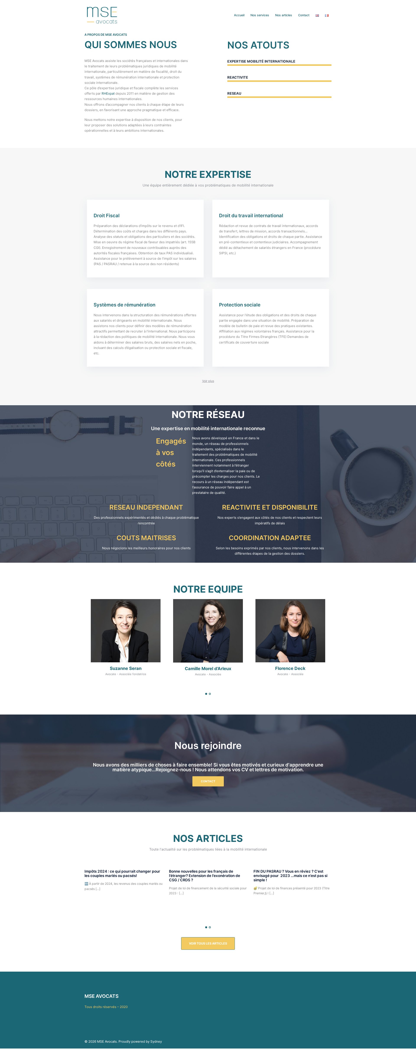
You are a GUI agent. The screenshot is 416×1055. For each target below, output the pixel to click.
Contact (303, 15)
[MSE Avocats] (102, 15)
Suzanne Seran (125, 668)
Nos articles (283, 15)
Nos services (259, 15)
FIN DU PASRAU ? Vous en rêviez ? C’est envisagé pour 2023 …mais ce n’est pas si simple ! (290, 875)
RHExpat (108, 93)
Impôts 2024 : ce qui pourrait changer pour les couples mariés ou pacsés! (122, 873)
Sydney (156, 1041)
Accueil (239, 15)
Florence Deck (290, 668)
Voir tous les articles (208, 943)
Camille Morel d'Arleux (208, 668)
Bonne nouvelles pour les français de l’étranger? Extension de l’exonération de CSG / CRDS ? (204, 875)
